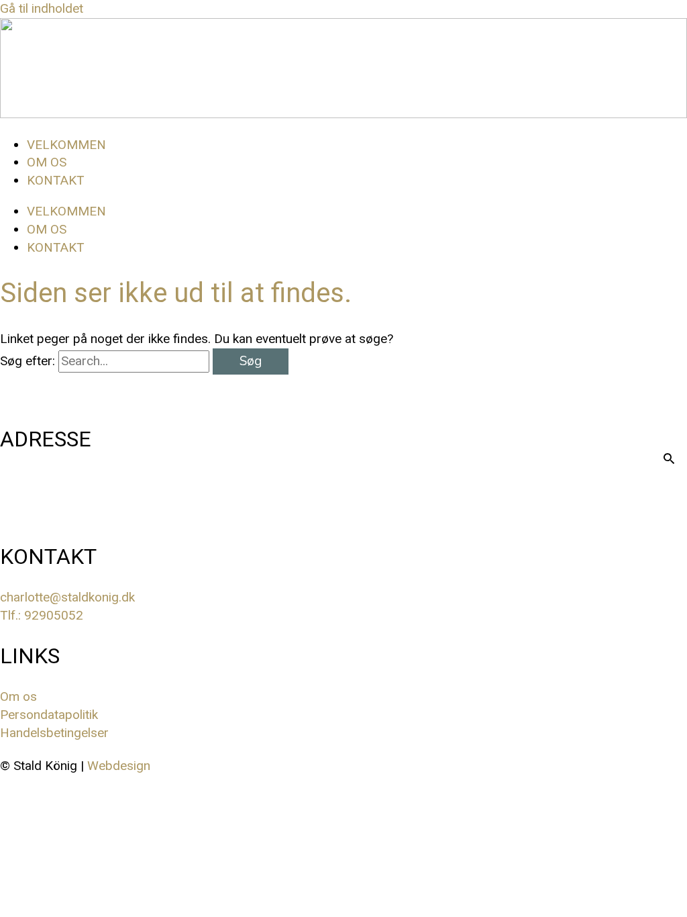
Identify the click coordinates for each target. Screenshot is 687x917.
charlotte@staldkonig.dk (67, 597)
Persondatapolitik (50, 714)
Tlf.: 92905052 (41, 615)
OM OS (46, 162)
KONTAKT (56, 180)
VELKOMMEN (66, 144)
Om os (18, 696)
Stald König (56, 498)
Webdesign (118, 765)
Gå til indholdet (41, 8)
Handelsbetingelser (54, 732)
